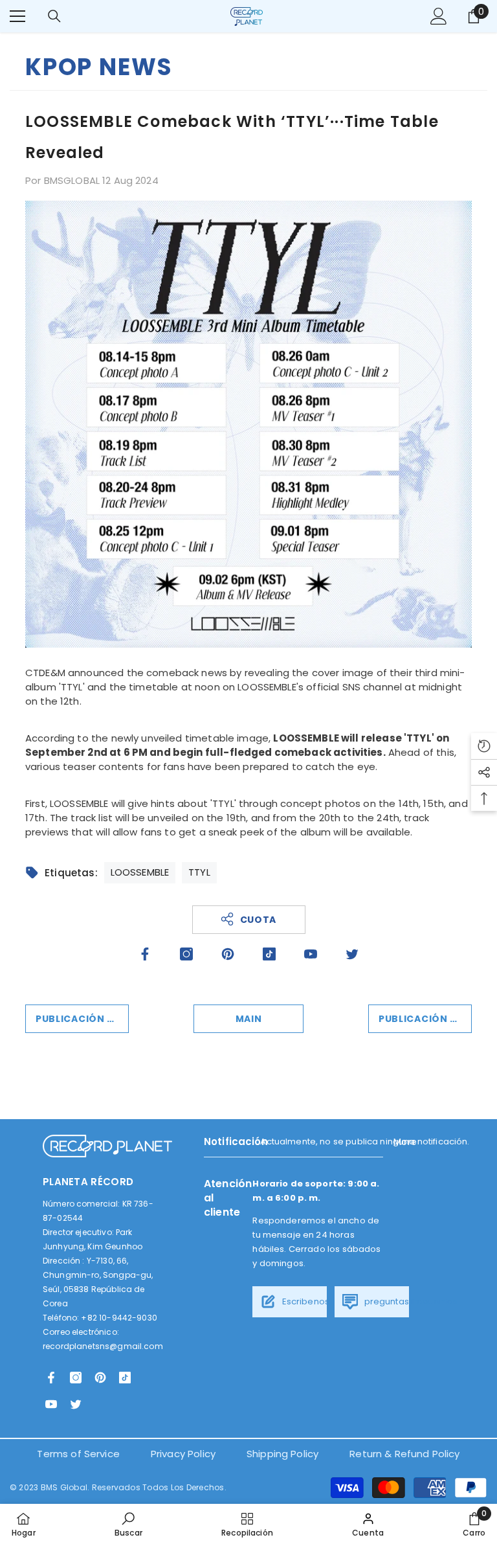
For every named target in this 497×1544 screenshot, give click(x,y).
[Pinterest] (227, 954)
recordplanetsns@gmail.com (103, 1346)
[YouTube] (310, 954)
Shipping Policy (282, 1453)
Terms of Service (78, 1453)
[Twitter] (352, 954)
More (405, 1141)
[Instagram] (186, 954)
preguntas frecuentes (410, 1301)
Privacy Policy (183, 1453)
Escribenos (304, 1301)
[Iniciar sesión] (438, 16)
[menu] (17, 16)
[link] (128, 1523)
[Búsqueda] (54, 16)
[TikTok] (269, 954)
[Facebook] (144, 954)
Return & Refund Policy (404, 1453)
